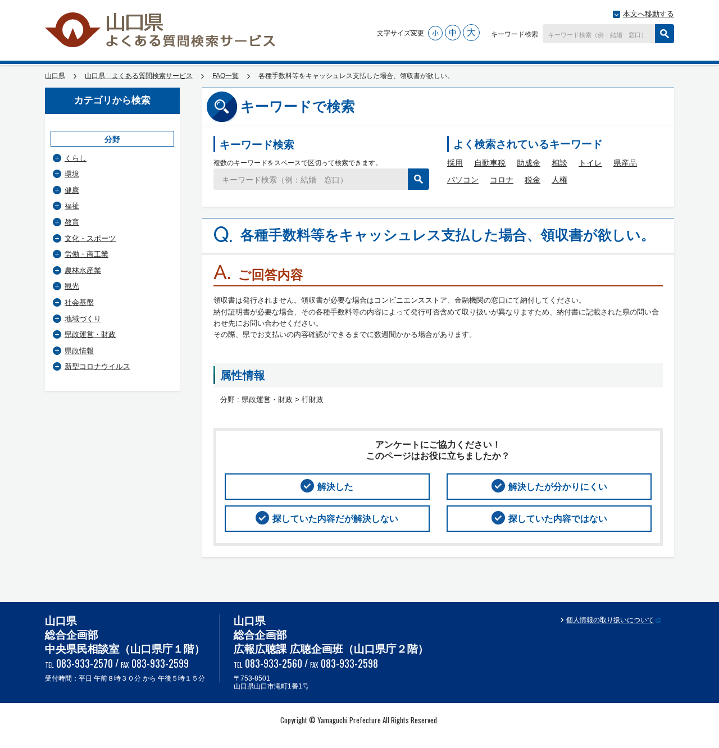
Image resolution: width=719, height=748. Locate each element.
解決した (335, 486)
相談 (559, 162)
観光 (72, 286)
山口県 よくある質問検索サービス (161, 30)
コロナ (501, 179)
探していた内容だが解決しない (335, 518)
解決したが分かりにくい (557, 486)
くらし (76, 158)
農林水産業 (83, 270)
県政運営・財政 (90, 334)
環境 (72, 174)
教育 (72, 222)
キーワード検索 (514, 33)
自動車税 (490, 162)
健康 (72, 190)
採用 (455, 162)
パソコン (463, 179)
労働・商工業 (86, 254)
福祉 (72, 206)
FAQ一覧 (225, 76)
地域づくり (83, 318)
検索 (664, 33)
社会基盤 (79, 302)
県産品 (625, 162)
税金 (532, 179)
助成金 (528, 162)
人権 (559, 179)
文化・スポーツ (90, 238)
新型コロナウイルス (97, 366)
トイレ (590, 162)
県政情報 (79, 350)
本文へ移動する (648, 14)
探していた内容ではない (557, 518)
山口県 (55, 76)
